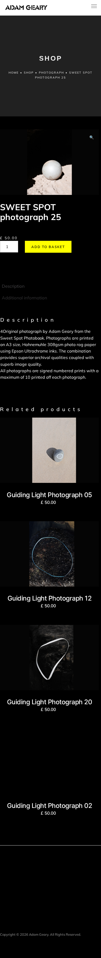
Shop (29, 72)
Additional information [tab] (24, 297)
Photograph (51, 72)
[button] (91, 137)
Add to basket (48, 247)
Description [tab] (13, 286)
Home (14, 72)
